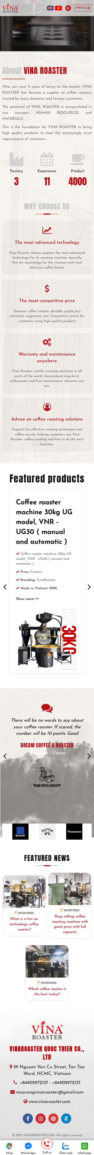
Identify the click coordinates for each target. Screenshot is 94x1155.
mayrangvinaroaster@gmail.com (50, 1092)
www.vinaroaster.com (49, 1101)
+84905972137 (34, 1083)
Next (89, 586)
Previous (4, 586)
